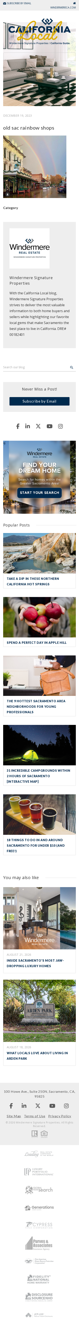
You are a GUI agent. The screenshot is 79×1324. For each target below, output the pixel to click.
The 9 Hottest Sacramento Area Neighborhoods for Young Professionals (36, 706)
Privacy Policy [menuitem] (59, 1116)
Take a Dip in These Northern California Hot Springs (33, 581)
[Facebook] (18, 426)
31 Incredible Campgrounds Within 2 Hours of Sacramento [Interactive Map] (38, 776)
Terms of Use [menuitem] (34, 1116)
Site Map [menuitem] (14, 1116)
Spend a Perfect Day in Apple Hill (37, 642)
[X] (38, 426)
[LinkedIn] (27, 426)
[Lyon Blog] (39, 31)
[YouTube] (49, 426)
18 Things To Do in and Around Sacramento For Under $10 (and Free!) (36, 845)
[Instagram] (60, 426)
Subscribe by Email (39, 401)
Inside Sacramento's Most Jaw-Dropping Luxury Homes (35, 963)
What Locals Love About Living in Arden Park (37, 1055)
